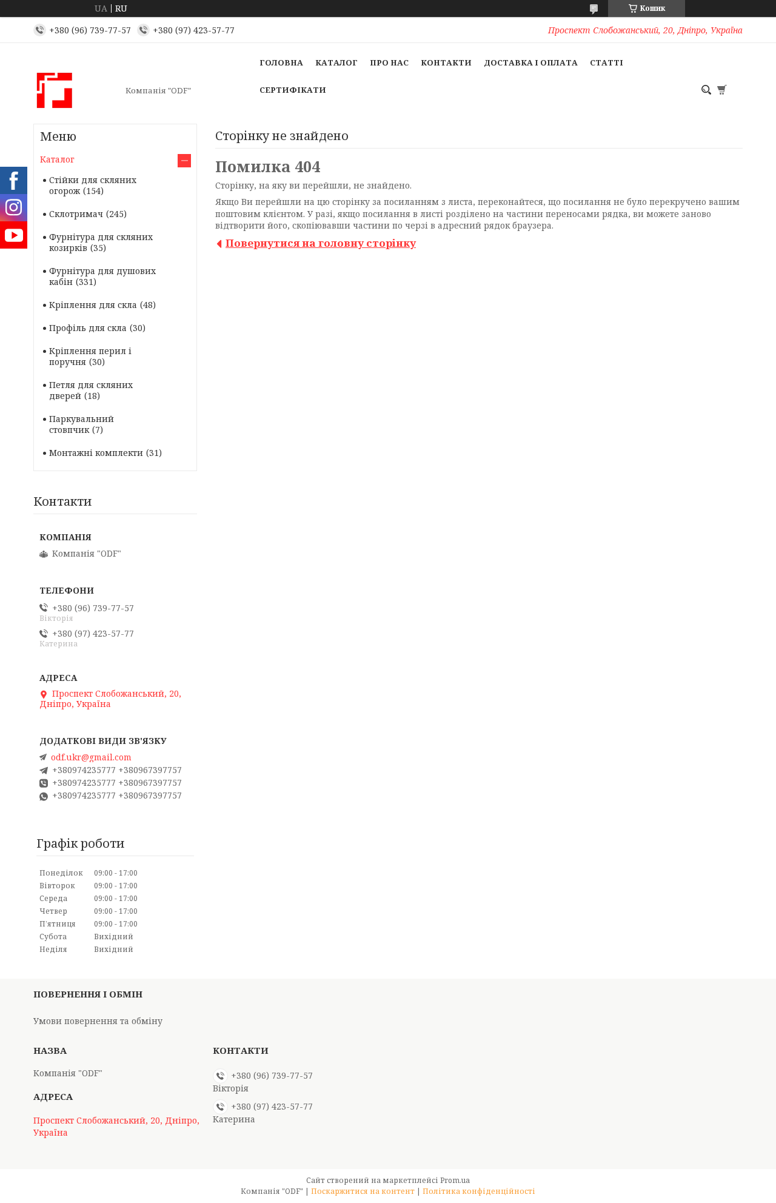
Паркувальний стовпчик (81, 424)
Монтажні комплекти (96, 452)
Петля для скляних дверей (91, 390)
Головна (281, 62)
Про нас (389, 62)
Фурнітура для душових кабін (102, 276)
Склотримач (76, 213)
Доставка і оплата (531, 62)
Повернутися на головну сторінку (321, 243)
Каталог (336, 62)
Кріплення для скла (93, 304)
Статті (606, 62)
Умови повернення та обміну (97, 1021)
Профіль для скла (88, 327)
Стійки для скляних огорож (92, 185)
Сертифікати (292, 89)
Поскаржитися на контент (363, 1191)
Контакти (446, 62)
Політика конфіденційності (479, 1191)
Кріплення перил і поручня (90, 356)
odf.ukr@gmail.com (91, 757)
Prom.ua (455, 1180)
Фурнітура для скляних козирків (101, 242)
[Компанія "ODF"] (75, 90)
